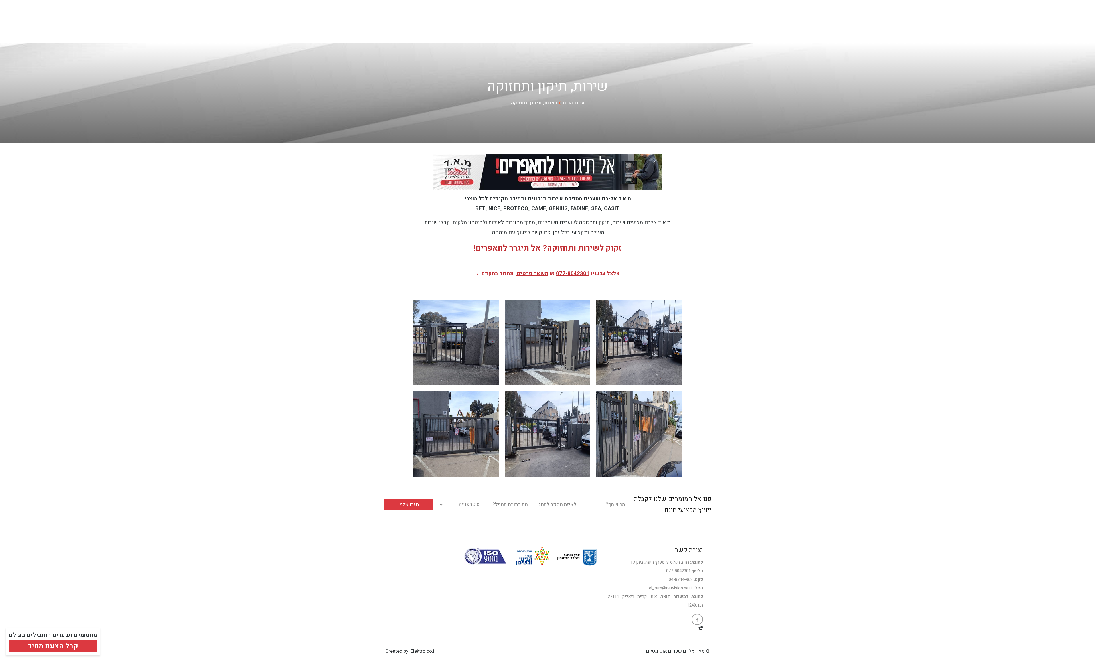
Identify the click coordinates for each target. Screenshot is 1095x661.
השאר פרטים (532, 273)
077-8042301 (572, 273)
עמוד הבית (573, 102)
